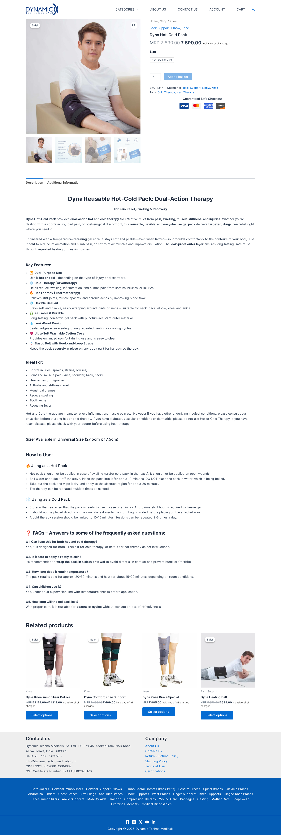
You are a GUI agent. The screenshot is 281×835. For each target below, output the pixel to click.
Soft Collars (40, 789)
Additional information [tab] (63, 182)
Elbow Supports (137, 794)
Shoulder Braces (111, 794)
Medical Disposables (156, 804)
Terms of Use (155, 766)
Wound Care (168, 799)
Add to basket (178, 77)
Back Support (160, 28)
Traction (115, 799)
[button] (136, 9)
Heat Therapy (185, 92)
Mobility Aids (96, 799)
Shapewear (241, 799)
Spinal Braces (213, 789)
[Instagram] (134, 822)
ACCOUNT (217, 9)
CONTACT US (188, 9)
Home (154, 21)
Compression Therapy (140, 799)
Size (153, 52)
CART (241, 9)
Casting (202, 799)
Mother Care (220, 799)
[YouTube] (147, 822)
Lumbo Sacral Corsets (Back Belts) (150, 789)
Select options (42, 715)
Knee (185, 28)
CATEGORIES (125, 9)
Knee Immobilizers (45, 799)
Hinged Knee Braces (238, 794)
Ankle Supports (73, 799)
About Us (152, 746)
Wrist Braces (161, 794)
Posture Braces (189, 789)
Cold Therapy (166, 92)
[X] (140, 822)
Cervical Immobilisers (67, 789)
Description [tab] (34, 182)
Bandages (187, 799)
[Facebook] (127, 822)
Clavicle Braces (237, 789)
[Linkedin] (153, 822)
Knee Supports (210, 794)
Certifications (155, 771)
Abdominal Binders (41, 794)
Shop (163, 21)
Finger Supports (184, 794)
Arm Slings (88, 794)
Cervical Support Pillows (104, 789)
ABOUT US (158, 9)
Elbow (175, 28)
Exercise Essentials (125, 804)
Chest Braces (67, 794)
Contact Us (153, 751)
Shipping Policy (156, 761)
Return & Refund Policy (161, 756)
